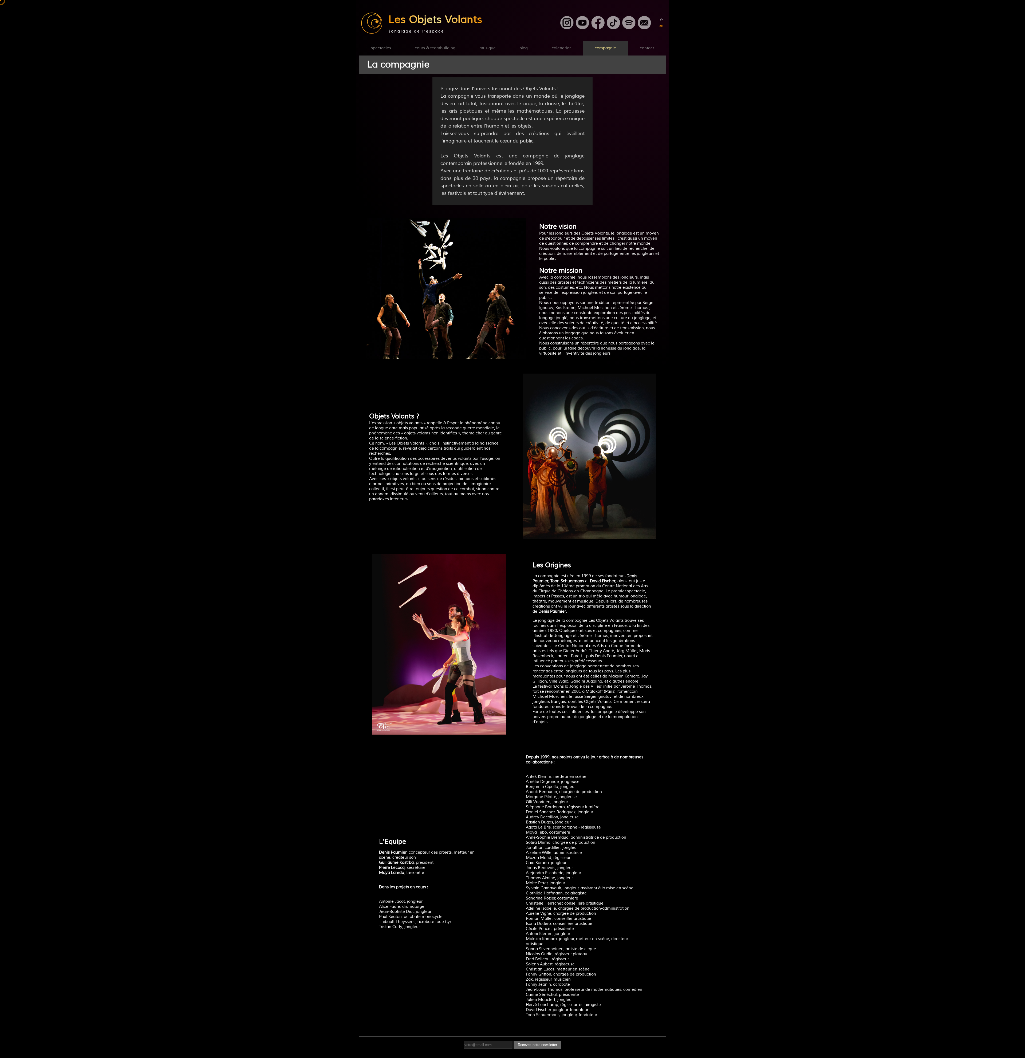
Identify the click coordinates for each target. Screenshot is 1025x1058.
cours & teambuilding (435, 48)
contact (647, 48)
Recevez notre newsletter (537, 1045)
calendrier (561, 48)
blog (523, 48)
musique (487, 48)
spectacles (381, 48)
